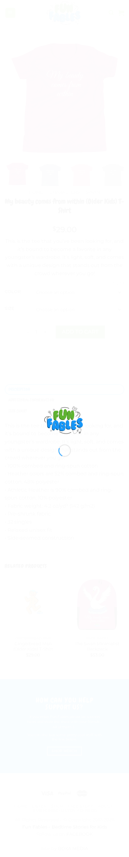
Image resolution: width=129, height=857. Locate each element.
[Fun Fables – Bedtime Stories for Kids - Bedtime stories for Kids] (65, 420)
